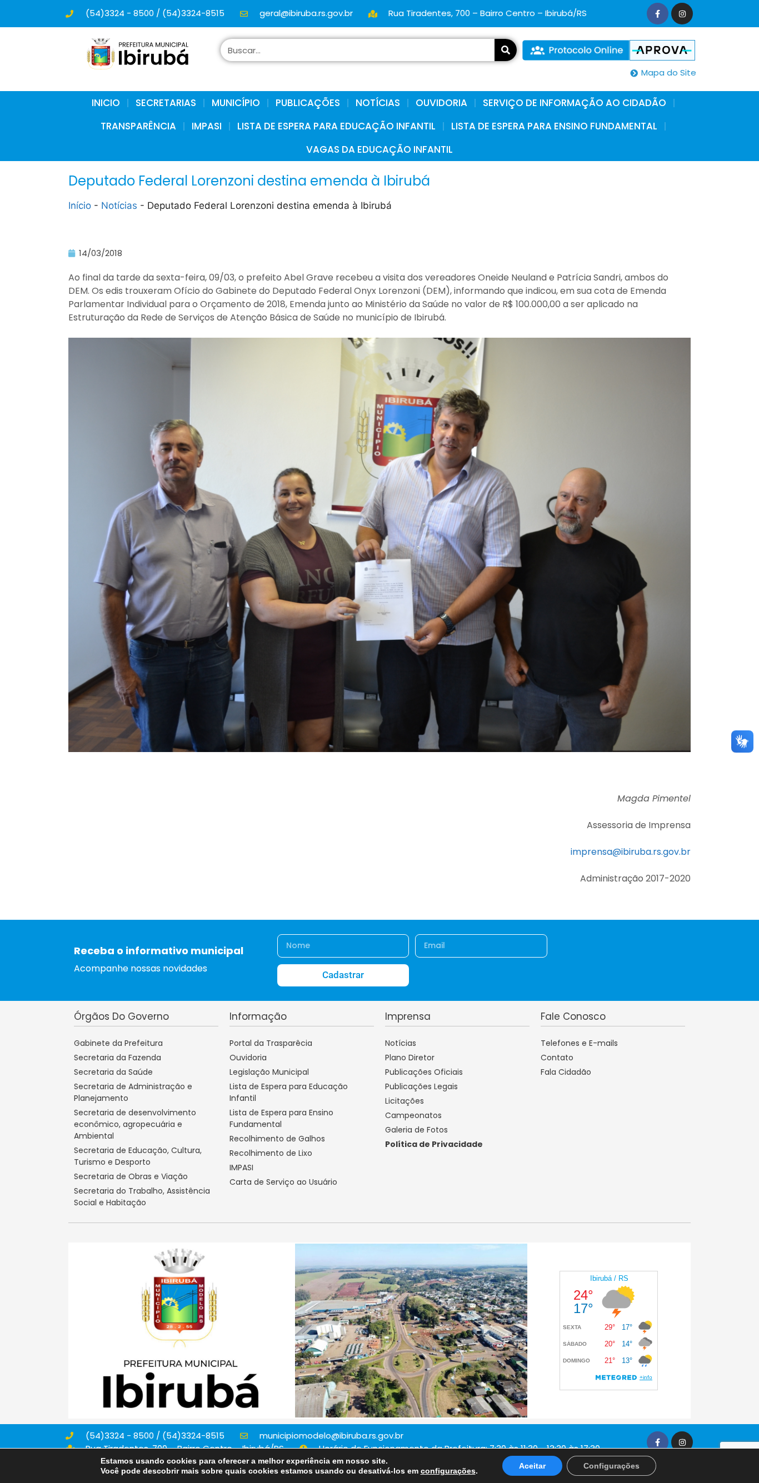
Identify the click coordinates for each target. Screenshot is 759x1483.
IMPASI (207, 126)
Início (79, 205)
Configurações (611, 1465)
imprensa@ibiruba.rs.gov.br (631, 851)
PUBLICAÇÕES (308, 102)
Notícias (119, 205)
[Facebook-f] (657, 13)
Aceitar (532, 1465)
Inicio (106, 102)
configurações (448, 1470)
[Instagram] (682, 13)
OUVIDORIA (441, 102)
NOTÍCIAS (378, 102)
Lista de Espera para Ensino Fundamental (554, 126)
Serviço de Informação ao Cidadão (574, 102)
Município (236, 102)
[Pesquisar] (506, 50)
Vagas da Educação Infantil (379, 149)
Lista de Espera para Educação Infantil (336, 126)
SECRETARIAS (166, 102)
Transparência (138, 126)
